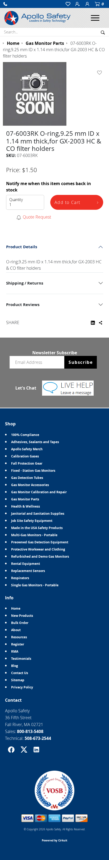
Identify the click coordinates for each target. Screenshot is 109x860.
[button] (5, 4)
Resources (19, 637)
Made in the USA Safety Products (37, 528)
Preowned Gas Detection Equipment (39, 542)
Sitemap (17, 680)
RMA (14, 651)
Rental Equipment (25, 563)
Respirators (20, 578)
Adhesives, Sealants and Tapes (35, 442)
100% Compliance (25, 435)
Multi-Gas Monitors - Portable (34, 535)
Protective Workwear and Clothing (38, 549)
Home (15, 608)
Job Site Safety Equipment (31, 520)
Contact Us (19, 673)
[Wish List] (100, 72)
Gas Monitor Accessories (30, 485)
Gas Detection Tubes (27, 477)
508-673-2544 (38, 738)
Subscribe (81, 362)
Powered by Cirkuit (54, 840)
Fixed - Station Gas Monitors (33, 470)
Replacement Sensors (28, 571)
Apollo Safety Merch (27, 449)
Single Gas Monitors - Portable (34, 585)
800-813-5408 (30, 731)
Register (17, 644)
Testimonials (21, 658)
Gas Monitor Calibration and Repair (39, 492)
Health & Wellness (25, 506)
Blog (14, 665)
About (16, 630)
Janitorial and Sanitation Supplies (37, 513)
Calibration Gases (25, 456)
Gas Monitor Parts (25, 499)
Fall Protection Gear (26, 463)
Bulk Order (19, 623)
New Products (22, 615)
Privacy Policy (22, 687)
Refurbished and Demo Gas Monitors (40, 556)
